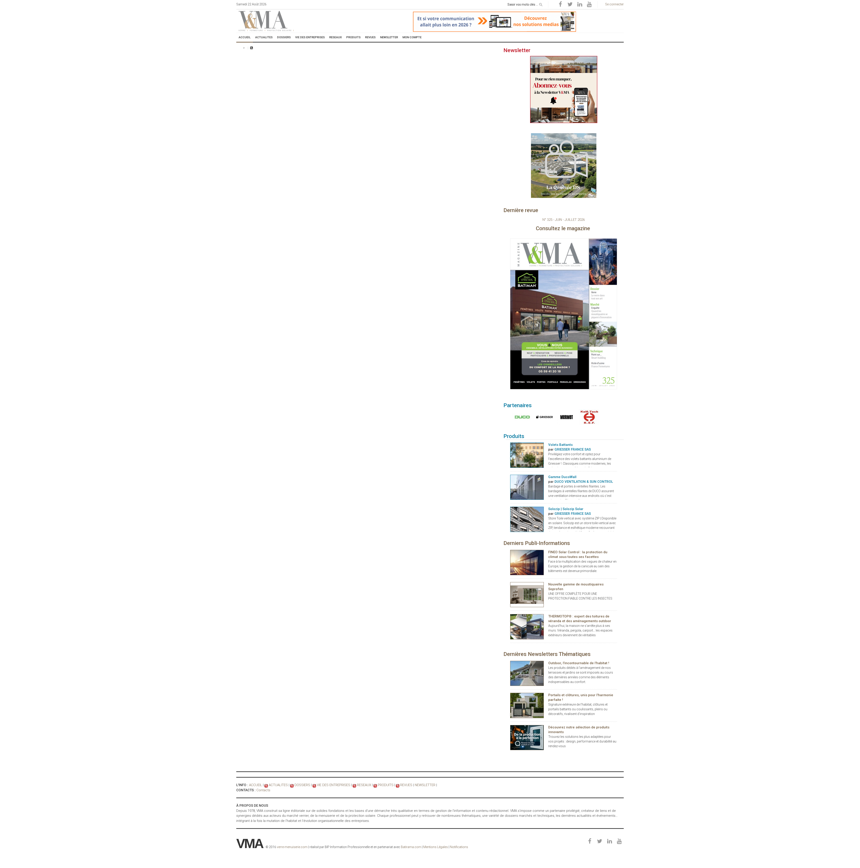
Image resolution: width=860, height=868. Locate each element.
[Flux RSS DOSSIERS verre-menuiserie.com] (292, 785)
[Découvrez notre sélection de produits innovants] (527, 737)
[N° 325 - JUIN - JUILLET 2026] (563, 313)
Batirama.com (411, 847)
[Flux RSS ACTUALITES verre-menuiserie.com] (266, 785)
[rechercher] (540, 3)
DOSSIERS (302, 785)
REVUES (406, 785)
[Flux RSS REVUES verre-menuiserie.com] (397, 785)
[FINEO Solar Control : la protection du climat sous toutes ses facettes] (527, 562)
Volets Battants (560, 445)
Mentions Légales (435, 847)
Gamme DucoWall (562, 477)
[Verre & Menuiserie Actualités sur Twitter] (569, 4)
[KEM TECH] (588, 417)
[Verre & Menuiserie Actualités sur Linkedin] (579, 4)
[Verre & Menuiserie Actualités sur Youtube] (589, 4)
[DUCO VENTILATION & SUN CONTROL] (521, 417)
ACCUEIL (255, 785)
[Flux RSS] (251, 48)
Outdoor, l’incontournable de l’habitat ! (578, 663)
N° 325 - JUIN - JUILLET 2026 (563, 220)
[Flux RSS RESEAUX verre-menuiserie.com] (354, 785)
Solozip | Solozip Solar (565, 509)
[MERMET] (566, 417)
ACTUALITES (278, 785)
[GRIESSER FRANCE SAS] (543, 417)
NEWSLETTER (425, 785)
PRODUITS (385, 785)
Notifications (459, 847)
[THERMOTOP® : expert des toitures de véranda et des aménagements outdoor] (527, 626)
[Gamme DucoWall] (527, 487)
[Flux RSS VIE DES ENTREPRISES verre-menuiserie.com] (314, 785)
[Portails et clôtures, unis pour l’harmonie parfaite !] (527, 705)
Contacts (263, 790)
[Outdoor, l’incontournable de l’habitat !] (527, 673)
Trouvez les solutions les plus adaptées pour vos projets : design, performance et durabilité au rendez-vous (582, 741)
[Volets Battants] (527, 455)
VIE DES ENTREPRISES (333, 785)
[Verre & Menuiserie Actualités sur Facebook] (560, 4)
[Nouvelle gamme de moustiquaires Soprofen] (527, 594)
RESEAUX (364, 785)
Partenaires (517, 405)
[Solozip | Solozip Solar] (527, 519)
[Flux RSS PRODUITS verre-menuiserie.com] (375, 785)
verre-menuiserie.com (292, 847)
